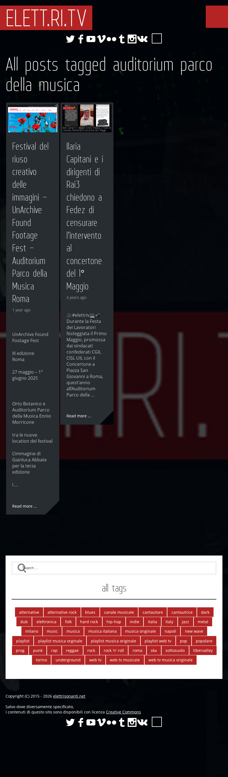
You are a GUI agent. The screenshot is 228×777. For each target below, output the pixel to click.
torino (41, 659)
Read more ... (24, 506)
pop (183, 641)
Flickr (111, 39)
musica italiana (102, 631)
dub (24, 621)
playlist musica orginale (60, 641)
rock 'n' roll (114, 650)
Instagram (132, 39)
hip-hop (113, 621)
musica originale (140, 631)
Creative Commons (123, 712)
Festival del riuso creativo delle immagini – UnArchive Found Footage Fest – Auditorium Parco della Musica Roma (30, 222)
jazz (185, 621)
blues (90, 612)
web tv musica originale (170, 659)
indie (134, 621)
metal (203, 621)
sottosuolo (175, 650)
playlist (22, 641)
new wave (194, 631)
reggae (72, 650)
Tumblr (122, 39)
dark (205, 612)
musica (73, 631)
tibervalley (203, 650)
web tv (95, 659)
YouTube (91, 39)
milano (31, 631)
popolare (204, 641)
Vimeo (101, 39)
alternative (29, 612)
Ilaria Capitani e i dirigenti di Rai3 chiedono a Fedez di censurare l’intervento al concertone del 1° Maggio (84, 216)
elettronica (46, 621)
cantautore (153, 612)
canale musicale (119, 612)
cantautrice (182, 612)
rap (54, 650)
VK (142, 39)
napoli (170, 631)
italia (152, 621)
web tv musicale (125, 659)
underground (68, 659)
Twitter (70, 39)
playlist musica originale (113, 641)
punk (38, 650)
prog (20, 650)
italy (169, 621)
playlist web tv (158, 641)
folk (68, 621)
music (52, 631)
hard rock (89, 621)
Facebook (81, 39)
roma (137, 650)
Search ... (157, 38)
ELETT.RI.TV (46, 18)
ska (154, 650)
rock (91, 650)
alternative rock (62, 612)
